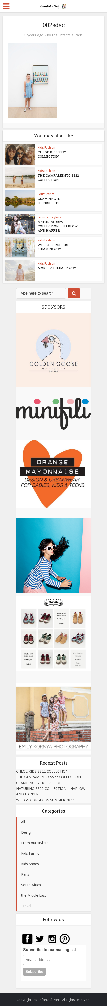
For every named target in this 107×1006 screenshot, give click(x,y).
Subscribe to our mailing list (49, 950)
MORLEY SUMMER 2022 (57, 268)
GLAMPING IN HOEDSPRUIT (49, 200)
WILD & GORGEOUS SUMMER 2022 (53, 247)
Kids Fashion (46, 147)
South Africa (46, 194)
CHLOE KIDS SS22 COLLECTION (52, 154)
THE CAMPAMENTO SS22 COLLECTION (58, 177)
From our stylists (49, 217)
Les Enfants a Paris (67, 35)
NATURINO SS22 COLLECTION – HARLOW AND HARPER (58, 226)
